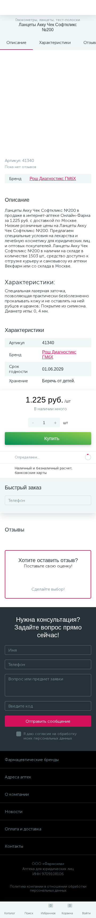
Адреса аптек (18, 776)
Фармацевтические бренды (32, 759)
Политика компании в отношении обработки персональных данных (48, 888)
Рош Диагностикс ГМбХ (53, 178)
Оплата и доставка (23, 828)
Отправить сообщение (48, 721)
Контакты (14, 846)
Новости (13, 811)
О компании (17, 794)
